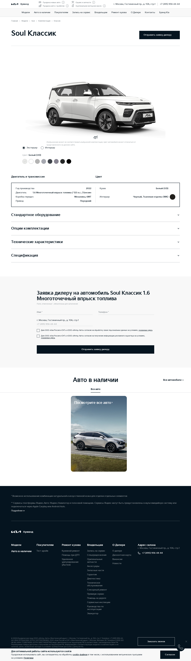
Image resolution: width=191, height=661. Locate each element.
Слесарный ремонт (97, 589)
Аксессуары (93, 566)
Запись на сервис (81, 12)
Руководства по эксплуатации (95, 608)
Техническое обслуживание (94, 584)
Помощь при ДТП (70, 555)
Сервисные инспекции (98, 602)
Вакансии (117, 559)
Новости (116, 563)
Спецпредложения (96, 555)
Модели (26, 12)
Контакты (150, 12)
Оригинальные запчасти (94, 560)
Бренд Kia (164, 12)
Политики (28, 658)
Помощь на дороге (96, 598)
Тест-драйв (42, 551)
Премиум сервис (95, 594)
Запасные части (95, 570)
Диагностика (93, 578)
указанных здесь (145, 330)
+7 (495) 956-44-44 (170, 4)
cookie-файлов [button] (80, 654)
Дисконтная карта (121, 555)
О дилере (117, 551)
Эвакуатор (92, 613)
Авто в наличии (42, 12)
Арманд (24, 4)
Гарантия (92, 574)
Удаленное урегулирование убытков (70, 562)
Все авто (95, 389)
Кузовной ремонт (71, 551)
